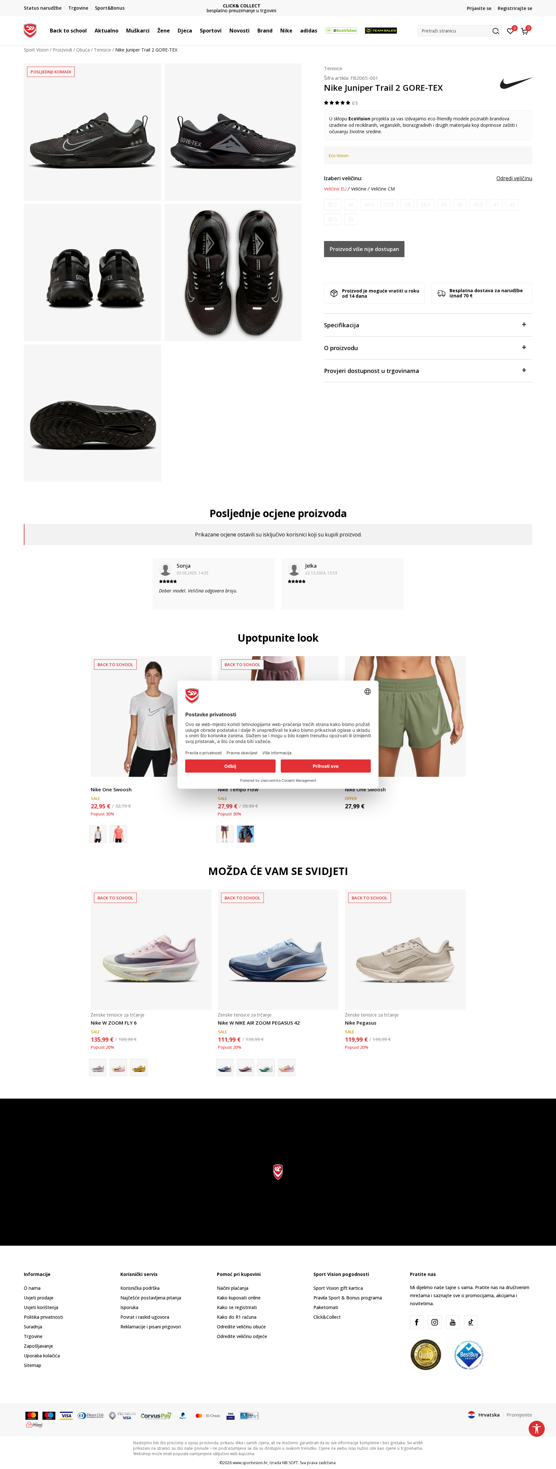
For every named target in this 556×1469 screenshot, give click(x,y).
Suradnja (33, 1327)
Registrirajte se (515, 8)
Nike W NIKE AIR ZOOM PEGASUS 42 (259, 1022)
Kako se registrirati (237, 1307)
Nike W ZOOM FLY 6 (114, 1022)
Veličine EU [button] (335, 188)
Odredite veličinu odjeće (242, 1336)
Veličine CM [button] (383, 188)
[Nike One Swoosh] (151, 716)
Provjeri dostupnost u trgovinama (371, 371)
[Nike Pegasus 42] (266, 1067)
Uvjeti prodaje (38, 1298)
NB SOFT (290, 1462)
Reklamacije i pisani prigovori (150, 1327)
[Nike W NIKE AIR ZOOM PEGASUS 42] (278, 949)
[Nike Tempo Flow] (245, 834)
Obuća (83, 50)
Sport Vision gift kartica (338, 1288)
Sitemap (32, 1365)
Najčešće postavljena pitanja (150, 1298)
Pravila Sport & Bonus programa (347, 1298)
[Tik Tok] (470, 1322)
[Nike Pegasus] (405, 949)
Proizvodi (62, 50)
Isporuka (129, 1307)
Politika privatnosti (43, 1317)
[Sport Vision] (30, 29)
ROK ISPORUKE (278, 5)
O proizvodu (341, 348)
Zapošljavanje (38, 1346)
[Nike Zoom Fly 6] (139, 1067)
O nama (32, 1288)
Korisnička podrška (140, 1288)
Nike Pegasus (360, 1022)
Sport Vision (36, 50)
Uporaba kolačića (42, 1356)
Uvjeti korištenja (41, 1307)
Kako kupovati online (239, 1298)
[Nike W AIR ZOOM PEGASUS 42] (286, 1067)
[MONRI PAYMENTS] (34, 1423)
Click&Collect (327, 1317)
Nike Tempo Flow (238, 789)
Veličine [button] (358, 188)
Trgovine (33, 1336)
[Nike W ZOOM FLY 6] (151, 949)
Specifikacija (341, 325)
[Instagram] (434, 1322)
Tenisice (102, 50)
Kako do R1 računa (236, 1317)
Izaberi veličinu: (343, 178)
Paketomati (325, 1307)
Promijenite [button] (519, 1414)
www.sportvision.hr (250, 1462)
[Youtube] (452, 1322)
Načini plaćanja (232, 1288)
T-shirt (97, 782)
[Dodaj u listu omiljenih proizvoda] (456, 768)
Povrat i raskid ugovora (144, 1317)
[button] (90, 31)
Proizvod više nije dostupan (364, 249)
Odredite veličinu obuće (241, 1327)
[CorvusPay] (156, 1415)
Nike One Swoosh (111, 789)
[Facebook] (416, 1322)
